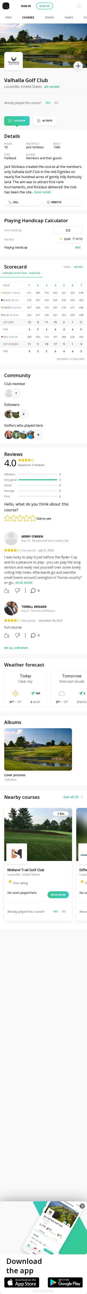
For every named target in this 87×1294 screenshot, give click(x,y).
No (56, 103)
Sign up (44, 6)
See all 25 (71, 797)
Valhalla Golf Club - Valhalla (21, 273)
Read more (42, 192)
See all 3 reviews (16, 648)
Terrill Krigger (33, 607)
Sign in (26, 6)
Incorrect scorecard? (71, 359)
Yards (67, 267)
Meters (78, 267)
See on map (52, 87)
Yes (47, 103)
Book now (58, 895)
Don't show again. (43, 1291)
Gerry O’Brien (32, 536)
